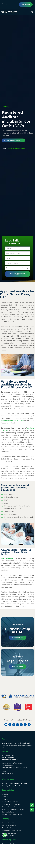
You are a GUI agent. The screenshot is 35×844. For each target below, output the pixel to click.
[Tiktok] (29, 724)
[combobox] (7, 253)
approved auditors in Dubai (12, 421)
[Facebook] (5, 724)
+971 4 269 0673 (7, 773)
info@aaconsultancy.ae (10, 760)
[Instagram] (17, 724)
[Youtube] (21, 724)
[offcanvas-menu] (32, 12)
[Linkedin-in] (9, 724)
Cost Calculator (25, 4)
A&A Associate (7, 558)
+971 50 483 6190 (8, 757)
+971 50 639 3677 (8, 765)
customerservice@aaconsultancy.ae (15, 767)
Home (4, 148)
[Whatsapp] (25, 724)
